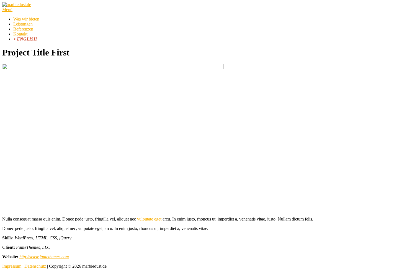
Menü (7, 9)
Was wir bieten (26, 19)
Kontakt (20, 34)
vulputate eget (149, 219)
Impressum (11, 266)
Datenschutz (35, 266)
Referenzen (23, 29)
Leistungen (23, 24)
